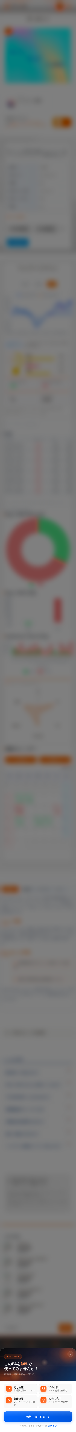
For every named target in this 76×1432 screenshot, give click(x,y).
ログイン (52, 1426)
